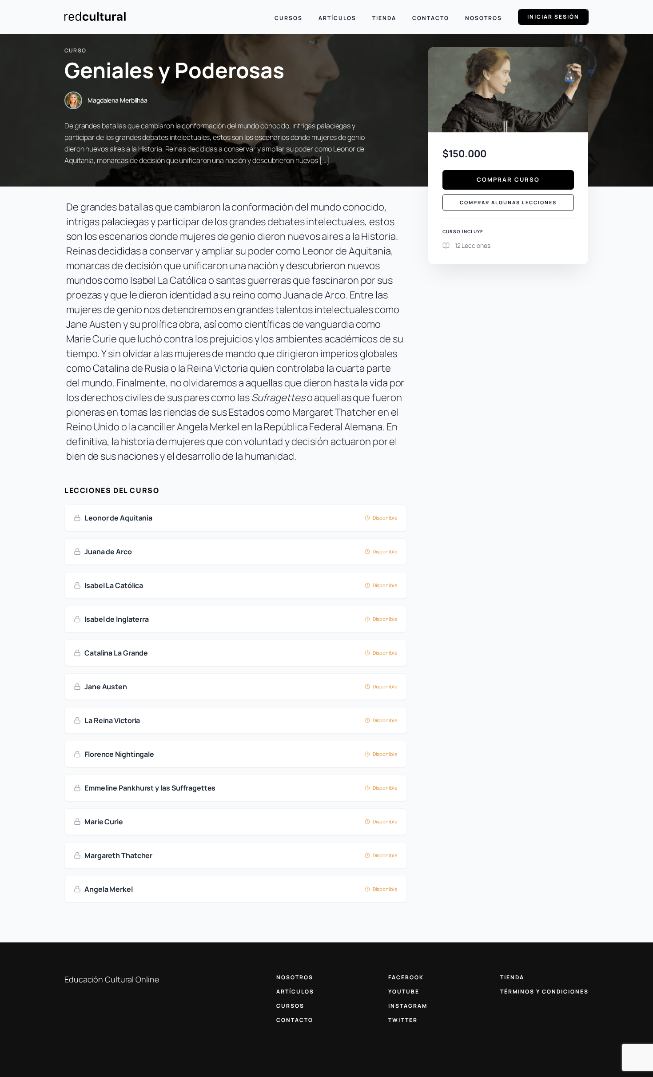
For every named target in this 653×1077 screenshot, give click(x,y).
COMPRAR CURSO (508, 179)
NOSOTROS (294, 977)
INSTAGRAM (407, 1005)
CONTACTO (294, 1020)
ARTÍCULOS (295, 991)
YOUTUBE (403, 991)
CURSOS (290, 1005)
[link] (235, 518)
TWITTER (403, 1020)
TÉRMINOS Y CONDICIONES (544, 991)
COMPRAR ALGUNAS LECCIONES (508, 202)
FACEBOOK (406, 977)
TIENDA (512, 977)
